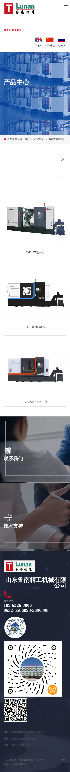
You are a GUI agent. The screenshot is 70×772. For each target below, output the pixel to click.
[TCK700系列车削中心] (35, 367)
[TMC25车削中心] (35, 218)
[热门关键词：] (62, 160)
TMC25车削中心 (35, 252)
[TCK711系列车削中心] (35, 293)
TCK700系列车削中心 (35, 401)
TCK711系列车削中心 (35, 327)
